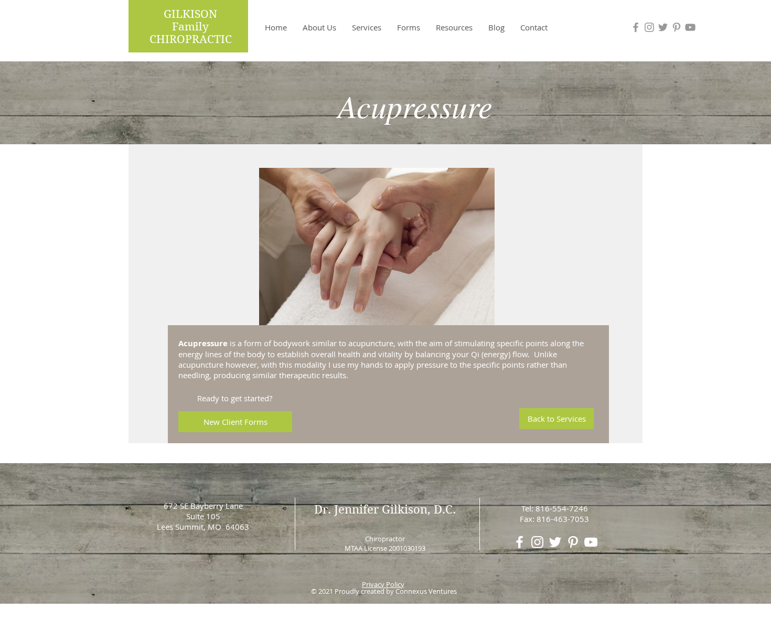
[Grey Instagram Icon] (649, 27)
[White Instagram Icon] (537, 542)
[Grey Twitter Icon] (663, 27)
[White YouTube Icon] (591, 542)
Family (190, 26)
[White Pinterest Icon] (573, 542)
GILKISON (190, 14)
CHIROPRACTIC (190, 39)
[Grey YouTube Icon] (690, 27)
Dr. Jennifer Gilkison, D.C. (385, 509)
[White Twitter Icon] (555, 542)
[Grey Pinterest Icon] (676, 27)
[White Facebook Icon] (519, 542)
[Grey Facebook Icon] (635, 27)
